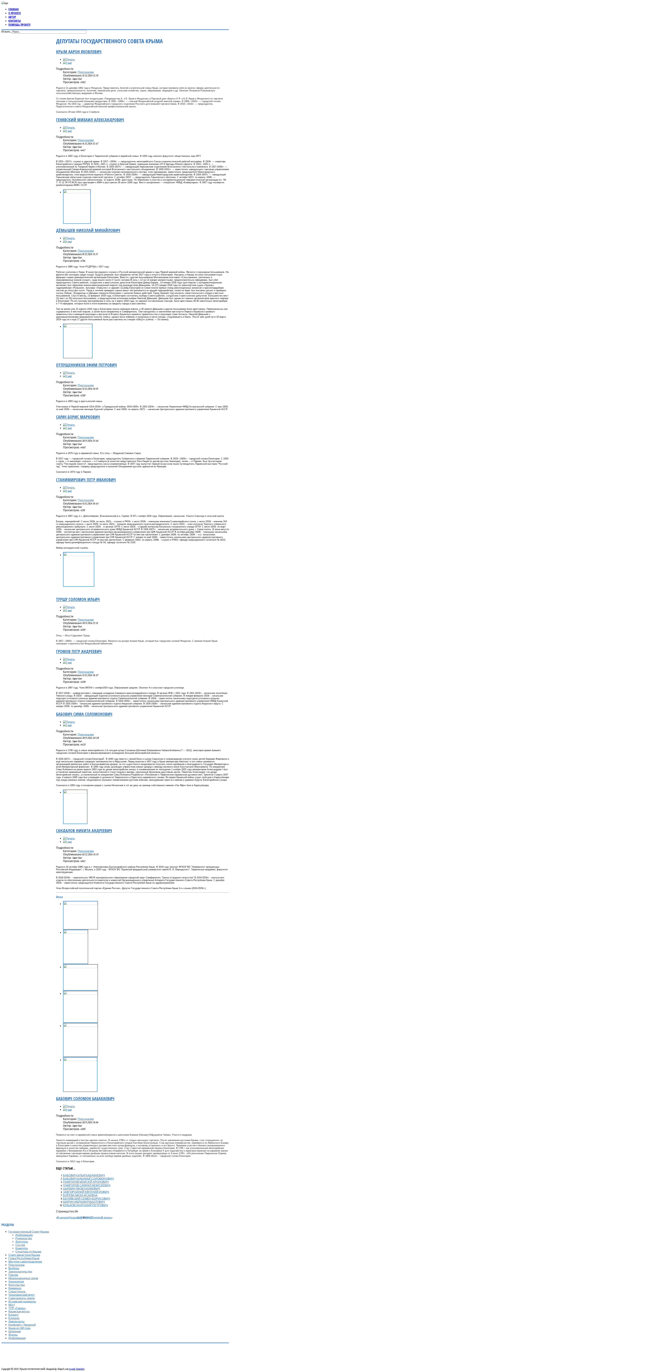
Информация (24, 1235)
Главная (13, 9)
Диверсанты (16, 1321)
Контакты (14, 21)
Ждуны (13, 1334)
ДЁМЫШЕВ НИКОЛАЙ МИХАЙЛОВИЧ (88, 230)
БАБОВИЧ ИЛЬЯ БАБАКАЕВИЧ (84, 1175)
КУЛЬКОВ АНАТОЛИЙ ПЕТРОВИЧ (85, 1205)
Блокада (13, 1318)
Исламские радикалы (22, 1301)
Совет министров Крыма (24, 1254)
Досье (59, 896)
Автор (12, 17)
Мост (11, 1304)
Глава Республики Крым (23, 1258)
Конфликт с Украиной (22, 1324)
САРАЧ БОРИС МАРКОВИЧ (78, 417)
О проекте (14, 13)
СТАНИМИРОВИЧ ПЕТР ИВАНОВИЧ (86, 479)
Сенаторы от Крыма (28, 1251)
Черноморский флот (21, 1294)
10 (87, 1217)
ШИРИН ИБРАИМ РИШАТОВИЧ (84, 1201)
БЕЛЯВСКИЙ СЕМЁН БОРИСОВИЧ (86, 1198)
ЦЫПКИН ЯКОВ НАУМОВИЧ (81, 1188)
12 (90, 1217)
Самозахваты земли (21, 1298)
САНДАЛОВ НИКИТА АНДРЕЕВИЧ (84, 830)
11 (88, 1217)
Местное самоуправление (25, 1261)
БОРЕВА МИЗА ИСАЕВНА (80, 1195)
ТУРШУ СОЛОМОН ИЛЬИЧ (78, 599)
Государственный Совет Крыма (28, 1231)
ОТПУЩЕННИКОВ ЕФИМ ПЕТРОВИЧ (86, 365)
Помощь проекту (19, 25)
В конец (106, 1217)
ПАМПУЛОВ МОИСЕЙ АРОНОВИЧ (86, 1182)
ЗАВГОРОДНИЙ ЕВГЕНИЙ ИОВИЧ (86, 1192)
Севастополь (17, 1291)
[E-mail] (67, 62)
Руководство (23, 1238)
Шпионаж (14, 1331)
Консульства (16, 1284)
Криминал (14, 1288)
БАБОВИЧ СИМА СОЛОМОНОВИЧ (84, 714)
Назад (73, 1217)
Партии (13, 1274)
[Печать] (69, 59)
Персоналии (86, 72)
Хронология (16, 1281)
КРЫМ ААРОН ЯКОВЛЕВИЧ (79, 51)
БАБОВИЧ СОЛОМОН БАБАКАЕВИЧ (85, 1098)
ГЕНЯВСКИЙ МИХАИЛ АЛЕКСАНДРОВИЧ (90, 119)
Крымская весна (19, 1311)
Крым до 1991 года (19, 1328)
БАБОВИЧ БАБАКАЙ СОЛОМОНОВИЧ (88, 1178)
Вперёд (96, 1217)
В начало (63, 1217)
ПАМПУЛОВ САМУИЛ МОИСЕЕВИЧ (86, 1185)
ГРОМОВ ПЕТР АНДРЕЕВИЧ (79, 651)
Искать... (6, 31)
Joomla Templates (77, 1368)
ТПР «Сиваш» (17, 1308)
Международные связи (23, 1278)
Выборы (13, 1268)
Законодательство (20, 1271)
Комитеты (21, 1248)
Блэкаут (13, 1314)
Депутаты (21, 1241)
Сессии (20, 1245)
